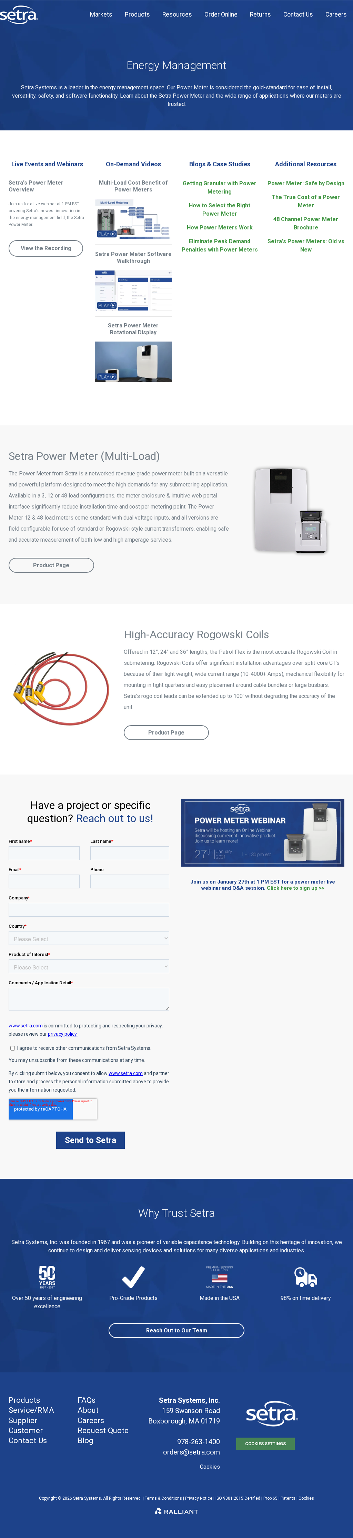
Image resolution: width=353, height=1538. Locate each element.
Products (24, 1400)
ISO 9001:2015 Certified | (239, 1498)
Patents (288, 1498)
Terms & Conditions (163, 1498)
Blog (85, 1440)
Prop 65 (270, 1498)
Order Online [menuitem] (221, 14)
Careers (91, 1420)
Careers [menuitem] (336, 14)
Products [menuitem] (137, 14)
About (88, 1410)
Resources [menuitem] (177, 14)
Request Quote (103, 1430)
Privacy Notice (198, 1498)
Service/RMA (31, 1410)
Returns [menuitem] (260, 14)
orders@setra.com (191, 1452)
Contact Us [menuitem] (298, 14)
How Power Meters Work (220, 227)
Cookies (210, 1466)
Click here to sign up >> (295, 888)
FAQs (86, 1400)
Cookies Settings (265, 1443)
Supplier (23, 1420)
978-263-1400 (198, 1442)
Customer (26, 1430)
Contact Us (28, 1440)
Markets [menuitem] (101, 14)
